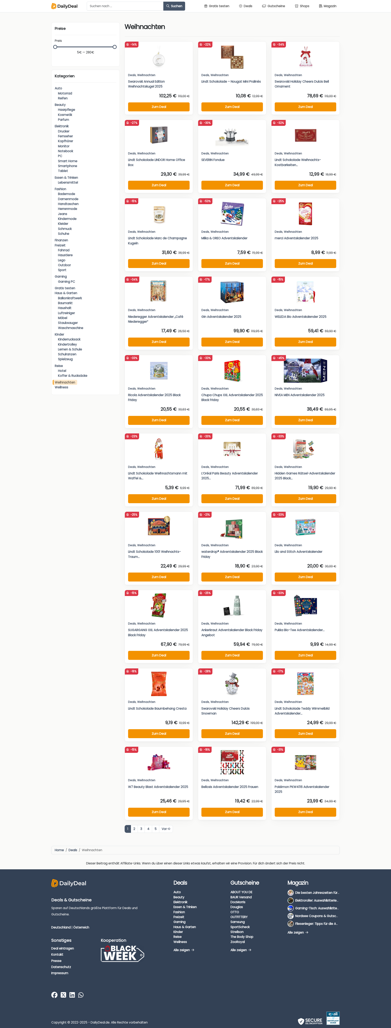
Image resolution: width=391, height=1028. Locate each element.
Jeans (62, 214)
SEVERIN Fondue (213, 160)
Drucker (63, 131)
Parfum (63, 119)
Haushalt (64, 308)
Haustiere (65, 255)
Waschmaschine (70, 328)
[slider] (55, 47)
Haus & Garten (66, 293)
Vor (165, 829)
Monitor (63, 146)
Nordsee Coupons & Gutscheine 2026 (324, 916)
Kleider (63, 224)
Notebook (65, 151)
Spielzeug (65, 359)
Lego (61, 260)
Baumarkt (65, 303)
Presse (56, 960)
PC (60, 156)
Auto (58, 88)
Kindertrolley (67, 344)
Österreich (81, 927)
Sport (62, 270)
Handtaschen (68, 204)
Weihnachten (65, 382)
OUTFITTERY (239, 917)
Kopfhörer (65, 141)
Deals (132, 75)
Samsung (238, 922)
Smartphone (67, 166)
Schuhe (63, 234)
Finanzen (61, 240)
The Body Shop (242, 937)
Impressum (59, 973)
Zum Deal (159, 107)
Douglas (237, 907)
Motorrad (65, 93)
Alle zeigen (182, 950)
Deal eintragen (62, 948)
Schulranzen (67, 354)
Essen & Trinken (66, 177)
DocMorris (238, 902)
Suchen (176, 6)
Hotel (62, 371)
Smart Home (67, 161)
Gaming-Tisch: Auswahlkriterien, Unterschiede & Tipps (336, 908)
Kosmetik (65, 115)
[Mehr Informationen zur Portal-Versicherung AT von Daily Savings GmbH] (333, 1018)
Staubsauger (68, 323)
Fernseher (65, 136)
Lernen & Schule (70, 349)
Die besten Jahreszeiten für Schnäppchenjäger (331, 893)
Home (59, 850)
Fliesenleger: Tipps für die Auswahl (320, 924)
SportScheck (240, 927)
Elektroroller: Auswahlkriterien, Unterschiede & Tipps (333, 900)
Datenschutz (61, 967)
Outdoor (64, 265)
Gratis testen (65, 288)
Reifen (63, 98)
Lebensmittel (68, 182)
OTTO (235, 912)
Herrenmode (67, 209)
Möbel (62, 318)
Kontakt (57, 954)
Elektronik (62, 126)
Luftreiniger (66, 313)
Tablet (63, 171)
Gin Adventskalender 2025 (221, 317)
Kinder (59, 334)
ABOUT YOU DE (241, 892)
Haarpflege (66, 109)
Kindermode (67, 219)
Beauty (60, 105)
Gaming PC (66, 281)
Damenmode (68, 199)
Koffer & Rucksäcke (72, 375)
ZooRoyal (238, 941)
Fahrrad (63, 250)
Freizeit (60, 245)
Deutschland (61, 927)
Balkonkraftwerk (70, 298)
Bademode (66, 194)
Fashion (60, 189)
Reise (59, 366)
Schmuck (65, 229)
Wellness (61, 387)
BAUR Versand (241, 897)
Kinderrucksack (69, 339)
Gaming (61, 276)
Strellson (237, 931)
